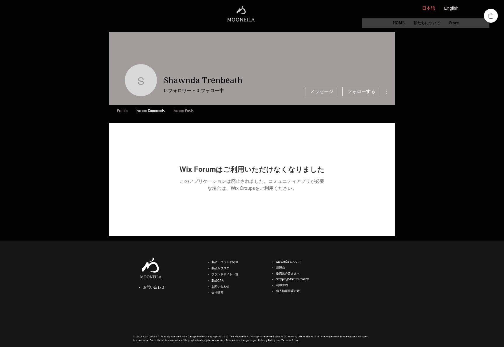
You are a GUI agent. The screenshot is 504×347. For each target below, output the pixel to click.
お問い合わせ (153, 287)
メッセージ (321, 91)
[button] (426, 23)
